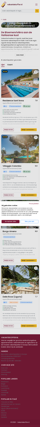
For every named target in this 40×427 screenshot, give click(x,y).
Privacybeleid (33, 204)
